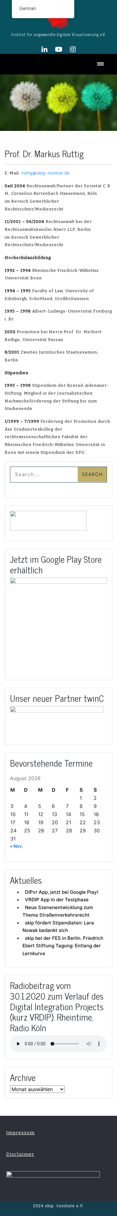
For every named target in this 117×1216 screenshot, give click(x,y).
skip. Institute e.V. (64, 1205)
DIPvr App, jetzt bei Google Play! (61, 892)
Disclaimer (20, 1154)
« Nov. (16, 846)
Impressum (20, 1133)
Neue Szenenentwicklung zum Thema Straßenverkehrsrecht (57, 911)
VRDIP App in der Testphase (57, 900)
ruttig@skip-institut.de (45, 173)
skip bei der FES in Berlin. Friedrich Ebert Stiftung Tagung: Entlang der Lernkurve (62, 945)
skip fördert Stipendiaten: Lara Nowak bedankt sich (58, 927)
